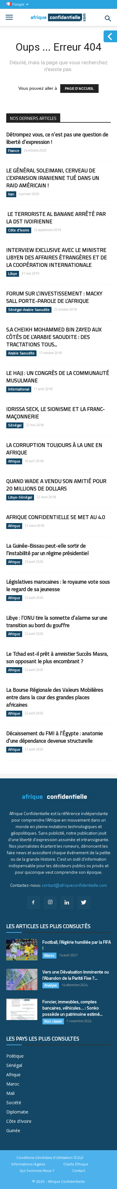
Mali (10, 1093)
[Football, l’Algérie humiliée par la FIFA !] (21, 949)
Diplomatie (17, 1112)
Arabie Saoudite (21, 353)
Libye (12, 273)
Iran (11, 194)
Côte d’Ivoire (18, 230)
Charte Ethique (75, 1164)
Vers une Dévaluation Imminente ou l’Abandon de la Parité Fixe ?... (75, 974)
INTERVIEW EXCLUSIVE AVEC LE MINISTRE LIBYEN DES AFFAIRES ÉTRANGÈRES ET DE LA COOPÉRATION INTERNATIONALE (56, 257)
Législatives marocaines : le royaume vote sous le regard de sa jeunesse (58, 585)
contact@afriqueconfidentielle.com (74, 885)
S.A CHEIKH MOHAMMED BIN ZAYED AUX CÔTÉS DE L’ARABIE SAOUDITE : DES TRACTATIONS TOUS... (53, 337)
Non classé (53, 1021)
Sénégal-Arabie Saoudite (29, 309)
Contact (78, 1170)
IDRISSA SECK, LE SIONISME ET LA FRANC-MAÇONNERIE (55, 413)
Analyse (50, 985)
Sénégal (15, 425)
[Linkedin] (67, 902)
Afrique (14, 461)
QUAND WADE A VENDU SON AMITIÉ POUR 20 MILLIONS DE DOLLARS (56, 485)
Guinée (13, 1130)
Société (13, 1102)
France (13, 150)
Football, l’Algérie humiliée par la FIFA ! (76, 945)
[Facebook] (33, 902)
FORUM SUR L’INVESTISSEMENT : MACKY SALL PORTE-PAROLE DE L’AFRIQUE (54, 297)
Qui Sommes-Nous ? (37, 1170)
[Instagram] (50, 902)
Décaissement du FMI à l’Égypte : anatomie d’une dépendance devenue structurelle (54, 737)
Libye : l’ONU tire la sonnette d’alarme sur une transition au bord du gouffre (56, 621)
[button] (108, 18)
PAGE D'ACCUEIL (79, 88)
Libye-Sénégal (20, 497)
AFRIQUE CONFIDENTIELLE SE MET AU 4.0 (55, 517)
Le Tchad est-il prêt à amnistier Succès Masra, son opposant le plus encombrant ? (57, 657)
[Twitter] (84, 902)
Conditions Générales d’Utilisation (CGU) (50, 1157)
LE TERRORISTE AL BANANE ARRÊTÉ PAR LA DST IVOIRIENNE (56, 218)
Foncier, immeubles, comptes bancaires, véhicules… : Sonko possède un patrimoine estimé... (72, 1007)
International (18, 389)
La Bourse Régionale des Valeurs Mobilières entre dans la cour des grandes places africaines (54, 697)
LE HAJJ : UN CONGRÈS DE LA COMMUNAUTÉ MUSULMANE (57, 377)
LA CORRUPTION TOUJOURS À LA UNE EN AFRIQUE (54, 449)
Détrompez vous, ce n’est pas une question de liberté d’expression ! (57, 138)
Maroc (49, 955)
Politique (15, 1056)
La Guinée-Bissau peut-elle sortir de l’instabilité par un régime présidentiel (47, 549)
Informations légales (28, 1164)
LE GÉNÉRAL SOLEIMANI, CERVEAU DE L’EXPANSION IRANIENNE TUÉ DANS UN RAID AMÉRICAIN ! (52, 177)
